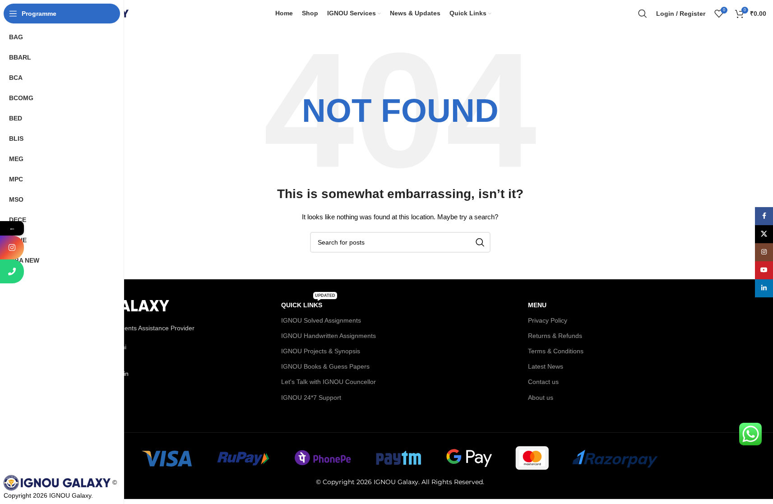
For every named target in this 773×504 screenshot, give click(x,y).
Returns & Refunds (555, 335)
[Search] (643, 14)
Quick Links (308, 303)
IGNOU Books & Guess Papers (325, 366)
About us (540, 397)
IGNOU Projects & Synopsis (320, 351)
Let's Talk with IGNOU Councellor (328, 381)
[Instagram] (12, 247)
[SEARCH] (480, 242)
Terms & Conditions (555, 351)
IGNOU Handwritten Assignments (328, 335)
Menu (537, 305)
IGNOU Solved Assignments (321, 320)
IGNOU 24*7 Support (311, 397)
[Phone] (12, 271)
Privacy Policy (547, 320)
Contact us (543, 381)
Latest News (545, 366)
